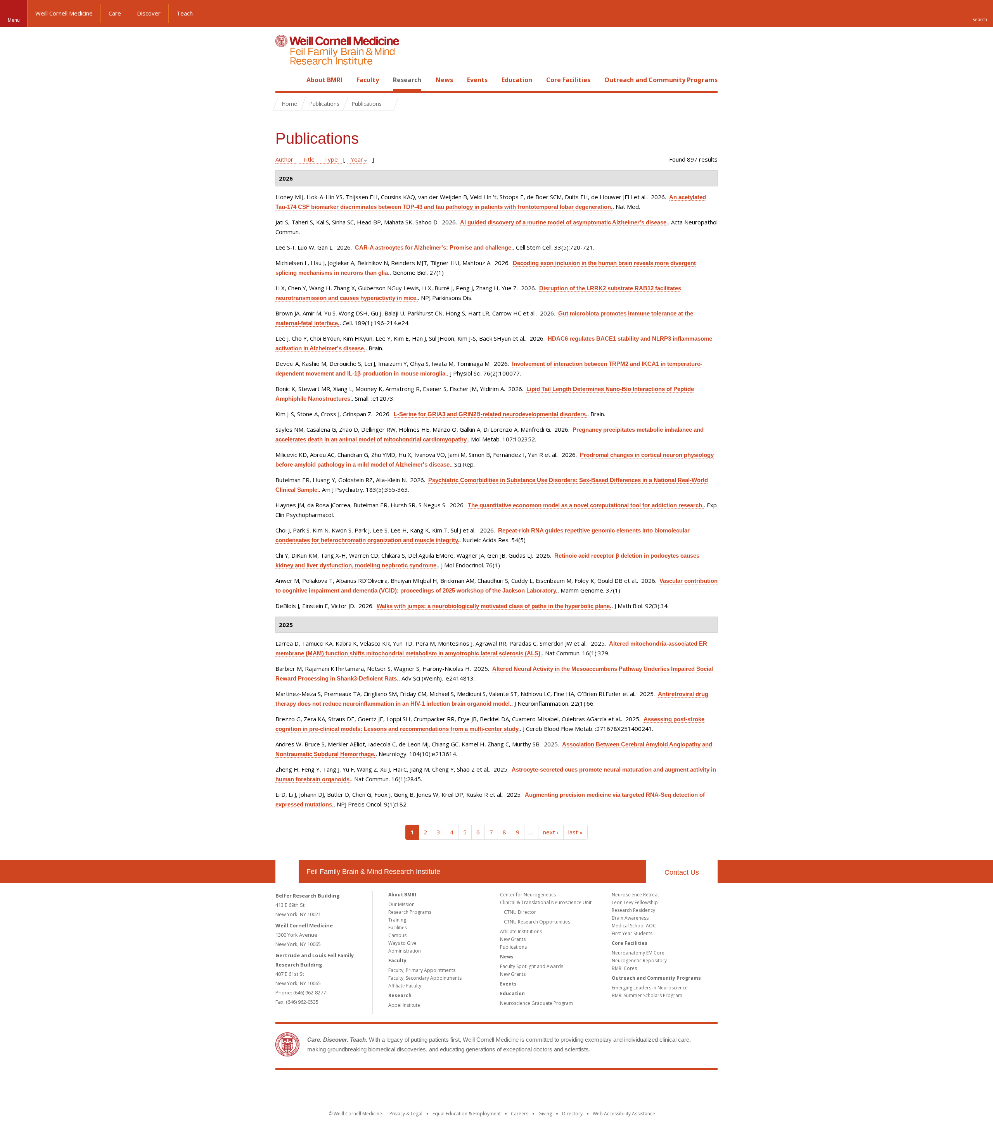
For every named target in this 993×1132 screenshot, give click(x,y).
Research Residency (633, 910)
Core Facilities (568, 80)
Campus (397, 935)
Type (331, 159)
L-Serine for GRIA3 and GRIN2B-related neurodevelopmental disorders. (490, 414)
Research (407, 80)
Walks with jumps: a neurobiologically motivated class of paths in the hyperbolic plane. (494, 606)
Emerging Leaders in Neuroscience (650, 987)
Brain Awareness (630, 918)
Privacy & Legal (405, 1113)
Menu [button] (14, 20)
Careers (519, 1113)
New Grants (513, 939)
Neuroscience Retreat (635, 894)
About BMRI (324, 80)
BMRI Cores (624, 968)
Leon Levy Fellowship (635, 902)
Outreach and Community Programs (661, 80)
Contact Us (681, 872)
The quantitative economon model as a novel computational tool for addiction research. (586, 505)
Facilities (397, 927)
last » (575, 832)
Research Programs (409, 912)
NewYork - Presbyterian (561, 1085)
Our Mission (401, 904)
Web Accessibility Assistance (624, 1113)
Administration (404, 951)
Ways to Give (402, 943)
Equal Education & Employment (466, 1113)
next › (551, 832)
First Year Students (632, 933)
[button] (979, 13)
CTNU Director (520, 912)
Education (517, 80)
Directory (572, 1113)
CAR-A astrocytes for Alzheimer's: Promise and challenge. (434, 247)
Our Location (287, 871)
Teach (184, 13)
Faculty (367, 80)
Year (357, 159)
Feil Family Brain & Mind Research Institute (373, 871)
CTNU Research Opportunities (537, 921)
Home (284, 79)
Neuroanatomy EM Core (638, 952)
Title (309, 159)
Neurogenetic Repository (639, 960)
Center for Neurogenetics (528, 894)
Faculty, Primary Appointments (421, 970)
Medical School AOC (634, 925)
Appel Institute (404, 1005)
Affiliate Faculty (404, 985)
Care (115, 13)
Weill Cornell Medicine (64, 13)
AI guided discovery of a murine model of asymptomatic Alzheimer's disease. (564, 222)
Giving (545, 1113)
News (444, 80)
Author (284, 159)
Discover (149, 13)
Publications (513, 947)
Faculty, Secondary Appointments (425, 978)
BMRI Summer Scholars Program (647, 995)
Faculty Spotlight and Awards (531, 966)
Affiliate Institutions (521, 931)
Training (397, 920)
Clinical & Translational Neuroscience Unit (546, 902)
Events (477, 80)
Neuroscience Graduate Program (536, 1003)
